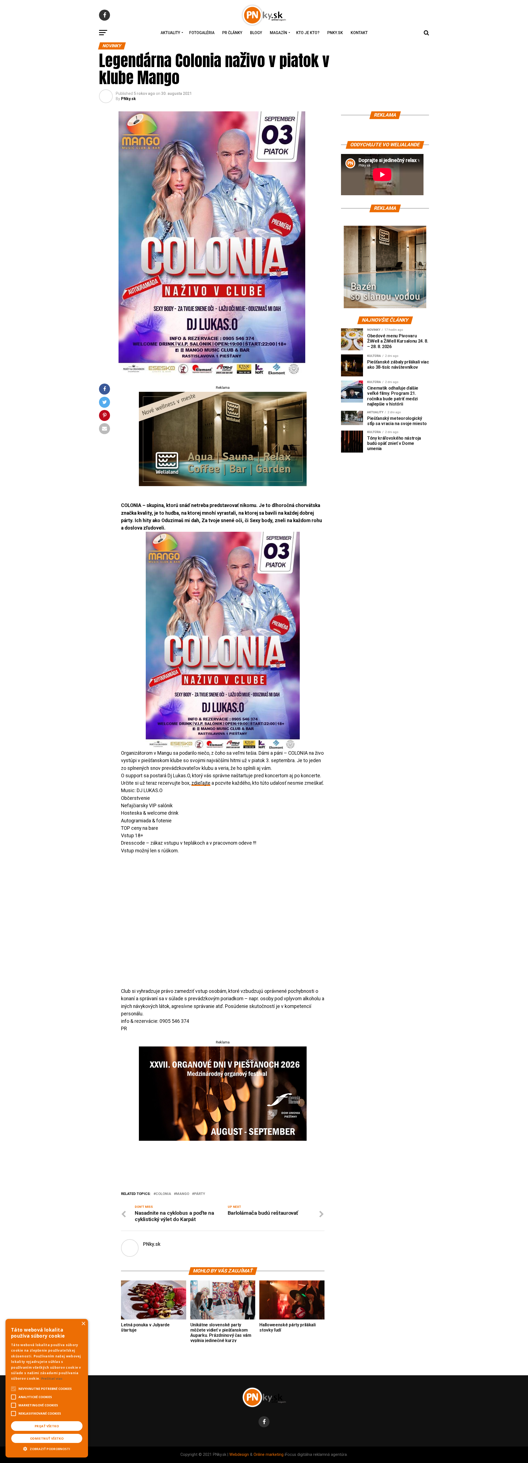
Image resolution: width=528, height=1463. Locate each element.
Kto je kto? (308, 33)
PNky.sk (335, 33)
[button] (46, 1448)
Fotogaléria (202, 33)
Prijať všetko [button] (47, 1426)
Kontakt (359, 33)
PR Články (232, 33)
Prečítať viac (52, 1378)
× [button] (83, 1324)
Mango (182, 1194)
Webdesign (239, 1454)
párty (199, 1194)
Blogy (256, 33)
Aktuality (170, 33)
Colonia (163, 1194)
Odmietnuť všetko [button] (47, 1438)
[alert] (47, 1388)
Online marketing (269, 1454)
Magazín (278, 33)
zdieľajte (200, 783)
